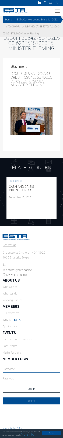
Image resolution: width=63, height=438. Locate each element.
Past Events (10, 346)
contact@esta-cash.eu (19, 270)
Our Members (11, 313)
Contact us (9, 245)
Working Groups (13, 300)
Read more (31, 198)
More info (27, 434)
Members (11, 306)
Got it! (51, 433)
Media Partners (12, 352)
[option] (31, 198)
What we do (10, 293)
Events (9, 333)
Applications (10, 326)
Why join (12, 319)
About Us (11, 280)
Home (8, 19)
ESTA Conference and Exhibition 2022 (37, 19)
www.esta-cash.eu (17, 275)
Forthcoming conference (17, 339)
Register (31, 401)
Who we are (10, 287)
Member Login (15, 359)
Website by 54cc (13, 428)
